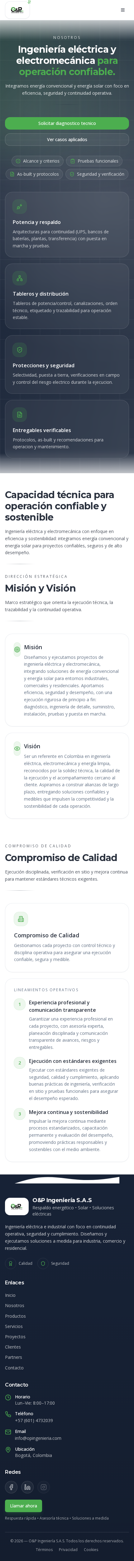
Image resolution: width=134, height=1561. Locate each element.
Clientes (13, 1347)
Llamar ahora (23, 1506)
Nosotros (14, 1305)
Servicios (14, 1326)
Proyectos (15, 1337)
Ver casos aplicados (67, 139)
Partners (13, 1357)
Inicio (10, 1295)
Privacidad (68, 1549)
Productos (15, 1316)
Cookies (91, 1549)
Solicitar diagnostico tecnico (67, 123)
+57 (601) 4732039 (34, 1420)
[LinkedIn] (27, 1487)
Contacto (14, 1368)
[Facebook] (11, 1487)
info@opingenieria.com (38, 1438)
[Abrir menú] (123, 10)
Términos (44, 1549)
